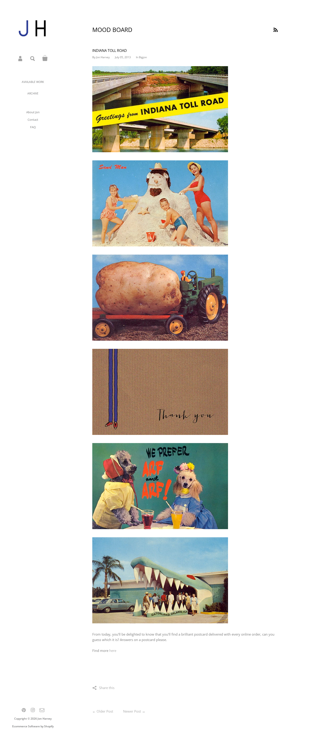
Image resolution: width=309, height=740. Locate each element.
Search (33, 58)
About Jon (33, 112)
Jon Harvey (45, 719)
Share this (106, 687)
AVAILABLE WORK (33, 82)
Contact (33, 120)
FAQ (33, 127)
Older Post (105, 711)
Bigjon (143, 57)
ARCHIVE (32, 93)
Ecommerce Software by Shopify (33, 726)
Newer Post (132, 711)
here (112, 650)
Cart (45, 58)
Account (21, 58)
